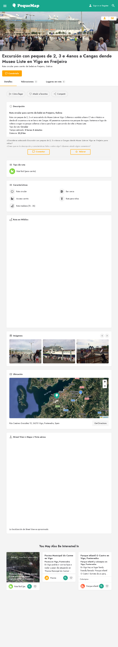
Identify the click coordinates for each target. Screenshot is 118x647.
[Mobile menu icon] (5, 6)
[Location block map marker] (57, 396)
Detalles (8, 81)
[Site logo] (26, 5)
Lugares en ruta (55, 81)
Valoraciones (29, 81)
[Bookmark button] (35, 586)
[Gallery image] (25, 351)
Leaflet (105, 417)
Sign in (96, 5)
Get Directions (100, 423)
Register (105, 5)
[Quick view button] (29, 586)
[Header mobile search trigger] (113, 6)
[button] (59, 398)
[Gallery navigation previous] (102, 336)
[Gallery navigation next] (107, 336)
